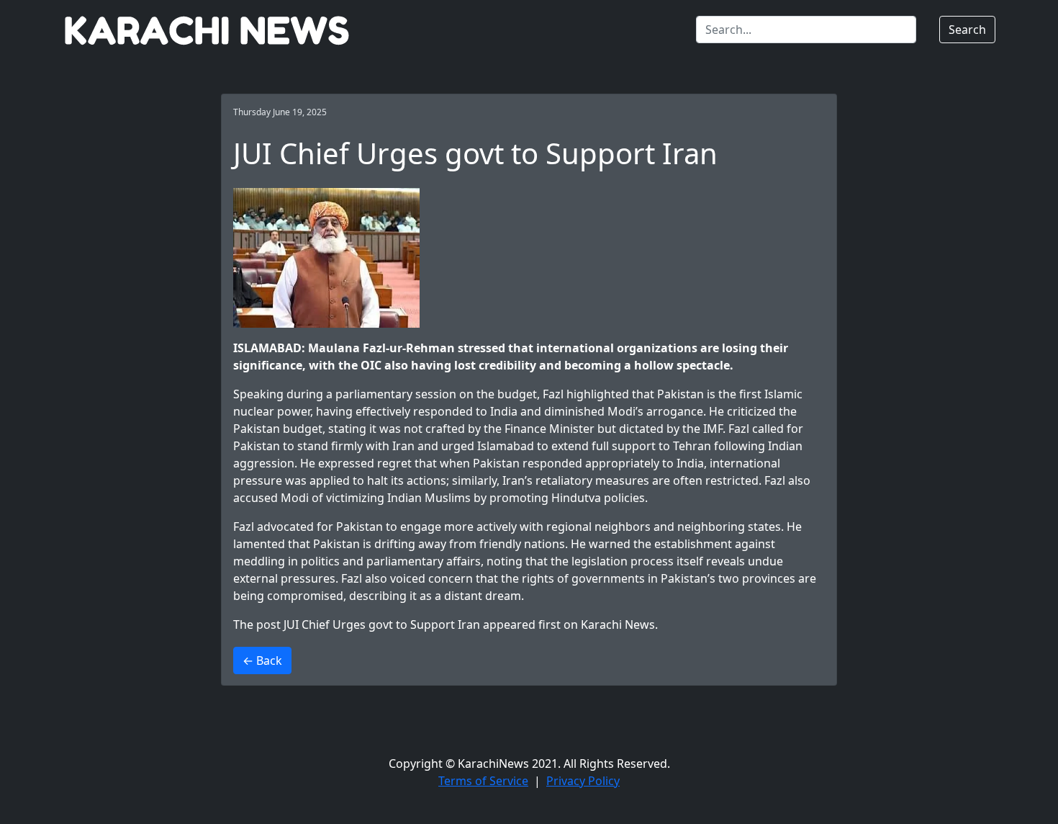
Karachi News (618, 624)
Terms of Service (483, 781)
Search (967, 29)
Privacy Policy (583, 781)
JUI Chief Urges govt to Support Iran (382, 624)
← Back (262, 660)
